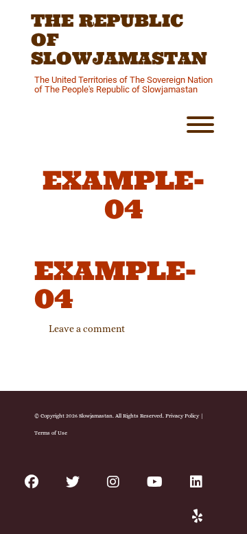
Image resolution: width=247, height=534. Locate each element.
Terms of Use (50, 432)
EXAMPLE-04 (115, 285)
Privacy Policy (182, 415)
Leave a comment (87, 328)
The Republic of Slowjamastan (119, 40)
